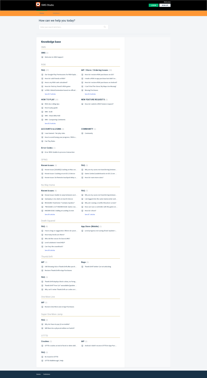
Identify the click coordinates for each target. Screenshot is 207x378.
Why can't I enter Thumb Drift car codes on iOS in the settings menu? (69, 289)
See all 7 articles (90, 214)
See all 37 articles (50, 94)
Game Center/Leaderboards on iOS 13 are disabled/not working (108, 173)
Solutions (56, 13)
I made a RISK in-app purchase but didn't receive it (103, 78)
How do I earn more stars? (94, 177)
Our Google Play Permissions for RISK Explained (62, 74)
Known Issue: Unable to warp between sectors (61, 195)
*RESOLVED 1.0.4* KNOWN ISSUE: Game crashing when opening (67, 207)
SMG (43, 47)
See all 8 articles (50, 250)
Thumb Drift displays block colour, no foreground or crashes (66, 281)
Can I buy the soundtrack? (54, 246)
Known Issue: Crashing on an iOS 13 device (60, 173)
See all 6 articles (50, 214)
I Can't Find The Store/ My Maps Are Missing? (100, 86)
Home (42, 13)
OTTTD (44, 335)
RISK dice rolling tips (52, 104)
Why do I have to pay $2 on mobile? (57, 324)
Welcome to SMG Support (54, 57)
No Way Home (48, 185)
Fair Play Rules (50, 141)
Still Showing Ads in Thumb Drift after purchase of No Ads (65, 266)
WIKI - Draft (48, 112)
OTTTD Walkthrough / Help (54, 360)
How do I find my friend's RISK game (57, 86)
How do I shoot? (90, 211)
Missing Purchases (91, 90)
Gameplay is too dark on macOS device (59, 199)
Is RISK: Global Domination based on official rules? (62, 90)
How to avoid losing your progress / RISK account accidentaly (67, 137)
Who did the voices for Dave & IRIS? (57, 238)
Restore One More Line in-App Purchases (59, 307)
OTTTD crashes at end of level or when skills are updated (65, 346)
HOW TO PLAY (49, 99)
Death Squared (48, 220)
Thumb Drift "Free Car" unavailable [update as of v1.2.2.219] (66, 285)
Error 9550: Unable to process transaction (60, 152)
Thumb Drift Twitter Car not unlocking (98, 266)
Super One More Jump (52, 314)
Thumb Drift (47, 256)
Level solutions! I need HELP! (55, 242)
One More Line (48, 296)
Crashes (46, 341)
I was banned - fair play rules (55, 133)
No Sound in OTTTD (51, 357)
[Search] (104, 27)
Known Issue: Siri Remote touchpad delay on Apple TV (64, 177)
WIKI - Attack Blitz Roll (52, 116)
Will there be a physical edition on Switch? (60, 328)
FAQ (44, 70)
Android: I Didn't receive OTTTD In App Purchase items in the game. (108, 346)
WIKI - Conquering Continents (55, 120)
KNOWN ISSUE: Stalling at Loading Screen (59, 211)
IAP (44, 262)
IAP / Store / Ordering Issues (96, 70)
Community (89, 133)
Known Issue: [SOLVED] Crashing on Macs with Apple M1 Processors (69, 169)
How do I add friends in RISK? (55, 78)
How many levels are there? (55, 235)
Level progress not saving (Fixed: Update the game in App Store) (108, 231)
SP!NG (44, 159)
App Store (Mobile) (91, 226)
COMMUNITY (88, 129)
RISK (43, 64)
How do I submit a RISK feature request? (99, 104)
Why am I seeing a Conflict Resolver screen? (100, 203)
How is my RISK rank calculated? (56, 82)
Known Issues (48, 165)
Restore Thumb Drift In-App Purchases (58, 270)
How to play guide (51, 108)
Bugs (84, 262)
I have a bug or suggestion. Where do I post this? (62, 231)
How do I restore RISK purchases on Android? (101, 82)
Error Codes (48, 148)
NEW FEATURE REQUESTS (94, 99)
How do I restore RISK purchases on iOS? (99, 74)
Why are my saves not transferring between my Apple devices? (107, 169)
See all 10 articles (90, 94)
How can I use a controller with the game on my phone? (104, 207)
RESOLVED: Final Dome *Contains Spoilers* (60, 203)
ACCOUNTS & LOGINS (52, 129)
